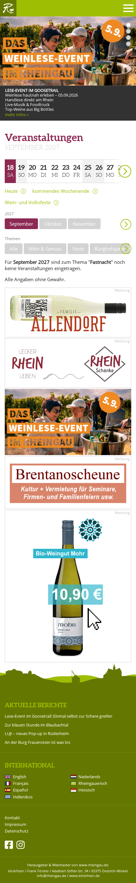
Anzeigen (126, 248)
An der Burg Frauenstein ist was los (37, 742)
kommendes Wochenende (60, 191)
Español (20, 790)
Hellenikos (23, 797)
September (21, 224)
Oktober (53, 224)
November (84, 224)
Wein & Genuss (45, 249)
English (19, 776)
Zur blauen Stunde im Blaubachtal (36, 725)
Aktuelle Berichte (36, 705)
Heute (11, 191)
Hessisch (86, 790)
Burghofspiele (110, 249)
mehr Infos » (16, 115)
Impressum (15, 824)
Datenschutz (16, 831)
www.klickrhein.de (84, 875)
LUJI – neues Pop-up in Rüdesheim (37, 733)
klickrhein (16, 870)
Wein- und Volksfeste (28, 202)
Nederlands (89, 776)
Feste (78, 249)
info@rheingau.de (51, 875)
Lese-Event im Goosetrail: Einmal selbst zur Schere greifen (58, 716)
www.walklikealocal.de (26, 121)
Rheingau (8, 8)
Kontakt (12, 818)
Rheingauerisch (92, 783)
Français (20, 783)
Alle (13, 249)
